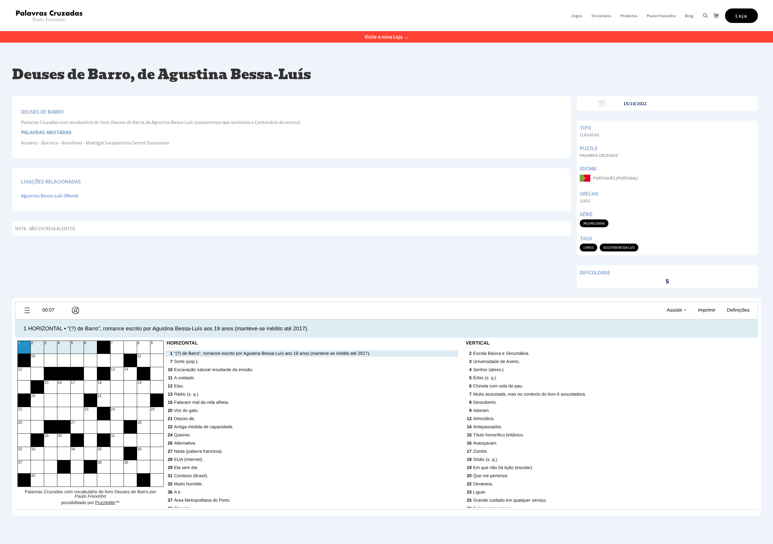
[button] (576, 15)
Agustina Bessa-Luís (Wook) (50, 196)
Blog (689, 15)
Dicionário (601, 15)
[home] (49, 15)
